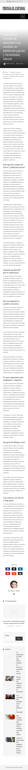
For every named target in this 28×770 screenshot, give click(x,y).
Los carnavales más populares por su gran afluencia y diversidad (19, 704)
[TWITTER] (14, 568)
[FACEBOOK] (7, 568)
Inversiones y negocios (9, 22)
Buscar (7, 635)
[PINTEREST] (7, 573)
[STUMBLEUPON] (14, 573)
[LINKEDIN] (20, 568)
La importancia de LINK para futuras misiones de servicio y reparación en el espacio (19, 663)
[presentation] (4, 616)
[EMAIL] (20, 573)
